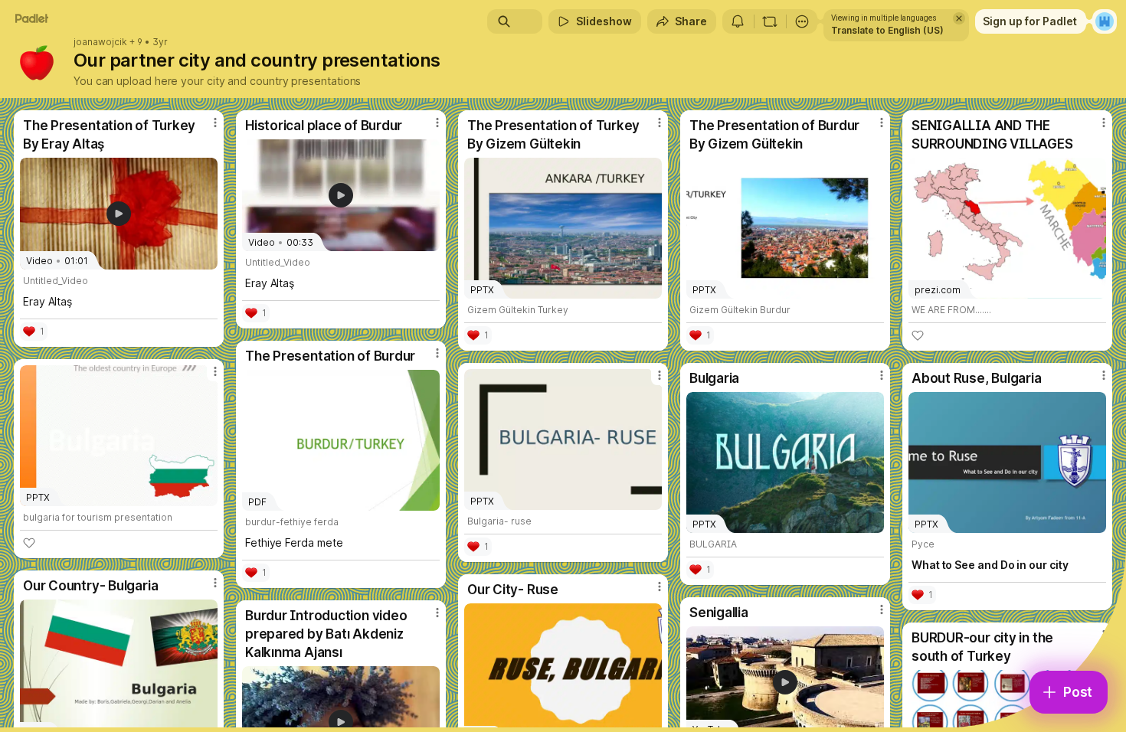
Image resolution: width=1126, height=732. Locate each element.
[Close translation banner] (959, 18)
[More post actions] (215, 122)
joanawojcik (100, 42)
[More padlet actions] (802, 21)
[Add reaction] (917, 335)
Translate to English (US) (887, 30)
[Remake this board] (769, 21)
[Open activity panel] (737, 21)
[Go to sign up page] (1104, 21)
